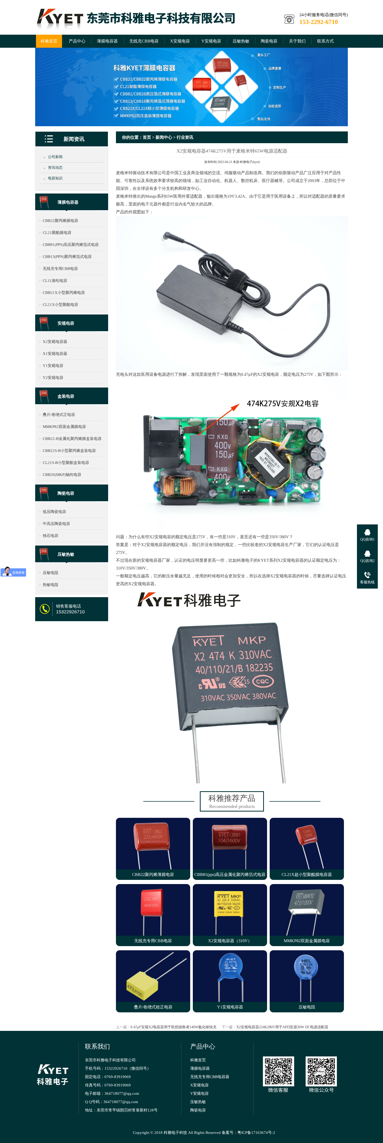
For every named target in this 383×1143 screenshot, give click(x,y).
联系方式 (325, 41)
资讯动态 (55, 168)
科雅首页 (49, 41)
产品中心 (77, 41)
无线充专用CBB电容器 (209, 1077)
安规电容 (66, 323)
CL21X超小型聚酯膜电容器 (307, 874)
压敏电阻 (50, 573)
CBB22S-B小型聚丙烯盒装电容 (69, 451)
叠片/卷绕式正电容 (59, 415)
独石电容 (50, 536)
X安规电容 (180, 41)
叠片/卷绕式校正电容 (153, 1007)
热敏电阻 (50, 585)
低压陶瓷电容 (54, 512)
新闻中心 (164, 137)
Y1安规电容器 (230, 1007)
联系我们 (97, 1046)
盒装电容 (66, 396)
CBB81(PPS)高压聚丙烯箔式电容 (71, 245)
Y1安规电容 (53, 366)
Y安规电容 (211, 41)
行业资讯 (185, 137)
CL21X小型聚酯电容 (60, 305)
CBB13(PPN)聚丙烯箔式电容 (67, 257)
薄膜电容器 (107, 41)
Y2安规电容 (53, 378)
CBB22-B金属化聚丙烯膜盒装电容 (72, 439)
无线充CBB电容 (144, 41)
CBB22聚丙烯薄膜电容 (153, 874)
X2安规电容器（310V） (230, 941)
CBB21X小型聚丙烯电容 (64, 293)
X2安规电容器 (55, 342)
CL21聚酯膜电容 (57, 233)
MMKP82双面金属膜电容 (64, 427)
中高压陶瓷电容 (56, 524)
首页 (147, 137)
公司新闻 (55, 157)
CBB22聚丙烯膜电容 (60, 221)
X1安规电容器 (55, 354)
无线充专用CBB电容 (60, 269)
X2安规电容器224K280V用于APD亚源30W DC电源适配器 (282, 1027)
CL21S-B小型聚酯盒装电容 (66, 463)
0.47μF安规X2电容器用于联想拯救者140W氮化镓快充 (174, 1027)
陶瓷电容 (269, 41)
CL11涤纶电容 (55, 281)
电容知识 (55, 178)
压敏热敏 (241, 41)
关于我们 (297, 41)
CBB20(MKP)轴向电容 (62, 475)
